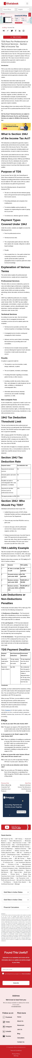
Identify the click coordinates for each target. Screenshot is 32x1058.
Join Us (19, 1029)
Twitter (7, 1022)
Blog (18, 1034)
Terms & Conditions (16, 1050)
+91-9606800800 (16, 1006)
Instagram (8, 1027)
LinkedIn (8, 1031)
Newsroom (20, 1025)
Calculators (20, 1038)
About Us (20, 1021)
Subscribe (16, 983)
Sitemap (16, 1056)
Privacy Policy (16, 1054)
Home (19, 1017)
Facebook (8, 1017)
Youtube (8, 1036)
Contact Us (20, 1042)
